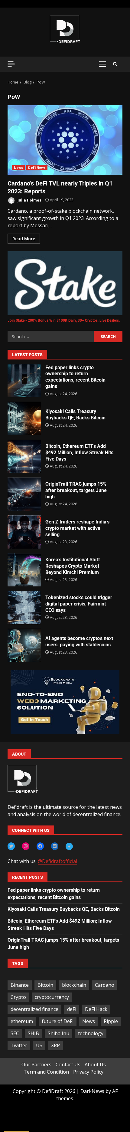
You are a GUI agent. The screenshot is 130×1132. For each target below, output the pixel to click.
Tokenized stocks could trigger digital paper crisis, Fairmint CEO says (24, 607)
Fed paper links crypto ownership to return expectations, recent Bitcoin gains (24, 380)
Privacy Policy (88, 1071)
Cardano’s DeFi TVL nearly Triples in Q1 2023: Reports (65, 140)
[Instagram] (25, 846)
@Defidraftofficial (57, 861)
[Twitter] (11, 846)
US (39, 1045)
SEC (15, 1033)
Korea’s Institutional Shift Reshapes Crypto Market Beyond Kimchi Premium (24, 569)
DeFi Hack (96, 1009)
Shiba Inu (58, 1033)
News (18, 168)
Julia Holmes (29, 199)
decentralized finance (34, 1009)
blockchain (74, 985)
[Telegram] (69, 846)
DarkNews (92, 1091)
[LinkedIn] (54, 846)
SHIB (33, 1033)
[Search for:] (51, 336)
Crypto (18, 997)
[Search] (115, 64)
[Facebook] (40, 846)
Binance (20, 985)
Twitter (19, 1045)
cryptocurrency (52, 997)
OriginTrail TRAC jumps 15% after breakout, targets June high (24, 494)
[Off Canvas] (11, 64)
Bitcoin (45, 985)
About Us (95, 1064)
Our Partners (36, 1064)
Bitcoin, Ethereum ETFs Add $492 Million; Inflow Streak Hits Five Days (24, 456)
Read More (23, 238)
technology (90, 1033)
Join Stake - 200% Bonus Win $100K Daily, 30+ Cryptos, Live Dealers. (64, 320)
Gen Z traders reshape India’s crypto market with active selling (24, 532)
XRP (55, 1045)
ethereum (22, 1021)
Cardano (104, 985)
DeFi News (37, 168)
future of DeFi (57, 1021)
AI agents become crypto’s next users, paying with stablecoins (24, 645)
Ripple (111, 1021)
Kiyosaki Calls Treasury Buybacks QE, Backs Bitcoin (24, 418)
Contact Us (68, 1064)
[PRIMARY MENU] (102, 64)
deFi (71, 1009)
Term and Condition (46, 1071)
